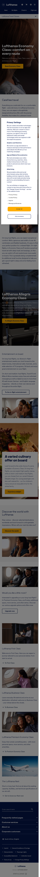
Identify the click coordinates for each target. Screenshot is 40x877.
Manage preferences (15, 203)
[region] (19, 171)
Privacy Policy (13, 194)
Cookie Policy (13, 197)
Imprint (11, 200)
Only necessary (19, 216)
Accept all (19, 209)
